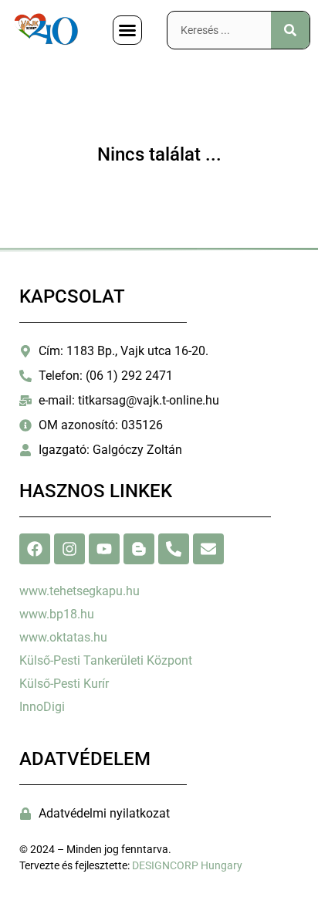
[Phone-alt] (173, 548)
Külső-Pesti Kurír (64, 683)
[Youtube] (104, 548)
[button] (127, 30)
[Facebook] (34, 548)
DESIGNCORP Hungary (187, 865)
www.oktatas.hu (63, 637)
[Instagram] (69, 548)
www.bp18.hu (56, 614)
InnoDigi (42, 706)
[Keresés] (290, 30)
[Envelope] (208, 548)
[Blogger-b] (138, 548)
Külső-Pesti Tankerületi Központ (105, 660)
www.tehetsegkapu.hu (79, 591)
